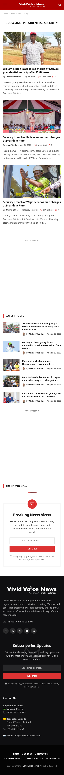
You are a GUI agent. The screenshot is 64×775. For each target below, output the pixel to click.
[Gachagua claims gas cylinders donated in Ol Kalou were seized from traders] (11, 346)
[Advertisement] (32, 275)
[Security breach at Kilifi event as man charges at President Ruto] (32, 116)
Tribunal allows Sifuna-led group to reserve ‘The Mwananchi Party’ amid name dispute (40, 326)
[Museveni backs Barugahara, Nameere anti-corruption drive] (11, 365)
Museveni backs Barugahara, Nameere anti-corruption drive (38, 362)
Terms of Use (53, 758)
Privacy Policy (28, 559)
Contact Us (41, 754)
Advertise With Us (13, 758)
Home (5, 13)
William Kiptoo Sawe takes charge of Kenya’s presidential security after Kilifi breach (30, 70)
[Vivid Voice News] (32, 4)
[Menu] (5, 4)
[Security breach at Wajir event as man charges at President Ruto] (32, 181)
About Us (27, 754)
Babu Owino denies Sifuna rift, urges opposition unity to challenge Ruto (41, 379)
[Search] (59, 4)
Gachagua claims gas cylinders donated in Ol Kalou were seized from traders (41, 345)
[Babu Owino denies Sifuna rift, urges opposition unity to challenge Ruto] (11, 381)
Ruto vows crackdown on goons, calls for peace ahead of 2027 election (41, 395)
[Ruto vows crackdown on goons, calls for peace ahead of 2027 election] (11, 397)
